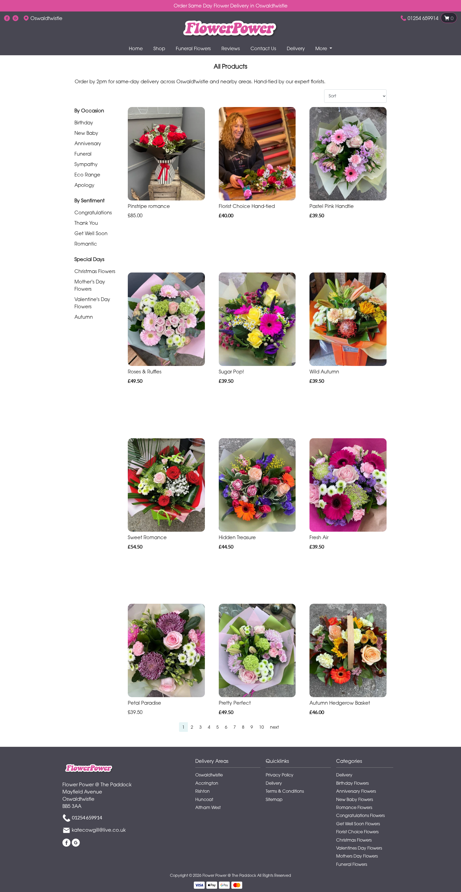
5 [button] (217, 727)
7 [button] (234, 727)
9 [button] (252, 727)
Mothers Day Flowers (357, 856)
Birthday (83, 122)
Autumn (83, 317)
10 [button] (261, 727)
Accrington (206, 783)
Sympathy (86, 164)
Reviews (230, 48)
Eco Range (87, 174)
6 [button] (226, 727)
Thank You (86, 223)
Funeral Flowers (193, 48)
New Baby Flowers (354, 799)
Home (136, 48)
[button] (230, 762)
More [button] (321, 48)
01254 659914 (423, 18)
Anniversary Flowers (356, 791)
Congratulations (93, 212)
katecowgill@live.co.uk (99, 830)
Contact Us (263, 48)
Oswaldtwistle (209, 774)
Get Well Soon (91, 233)
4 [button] (209, 727)
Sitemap (274, 799)
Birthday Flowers (352, 783)
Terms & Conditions (285, 791)
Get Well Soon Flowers (358, 823)
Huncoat (204, 799)
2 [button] (192, 727)
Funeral (83, 154)
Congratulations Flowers (360, 815)
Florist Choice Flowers (357, 831)
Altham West (208, 807)
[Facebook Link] (7, 18)
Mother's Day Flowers (89, 285)
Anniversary (87, 143)
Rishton (202, 791)
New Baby (86, 133)
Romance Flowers (354, 807)
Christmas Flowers (94, 271)
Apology (84, 185)
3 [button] (200, 727)
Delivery (296, 48)
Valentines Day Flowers (359, 848)
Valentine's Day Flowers (92, 302)
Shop (159, 48)
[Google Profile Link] (15, 18)
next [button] (274, 727)
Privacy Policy (279, 774)
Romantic (85, 244)
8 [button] (243, 727)
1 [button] (183, 727)
